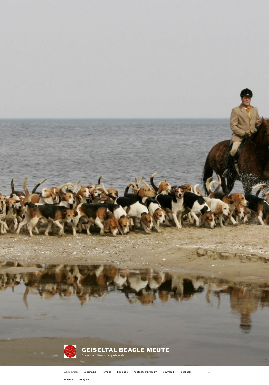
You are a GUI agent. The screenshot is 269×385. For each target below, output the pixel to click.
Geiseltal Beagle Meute (126, 350)
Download (168, 372)
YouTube (68, 379)
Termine (106, 372)
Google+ (84, 379)
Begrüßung (90, 372)
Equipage (122, 372)
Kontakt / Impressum (145, 372)
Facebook (185, 372)
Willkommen (71, 372)
